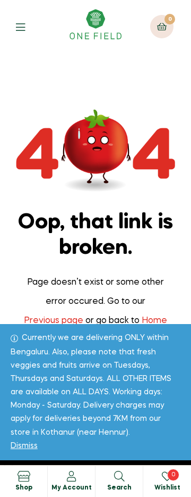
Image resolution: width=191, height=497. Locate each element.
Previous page (53, 321)
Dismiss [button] (24, 446)
